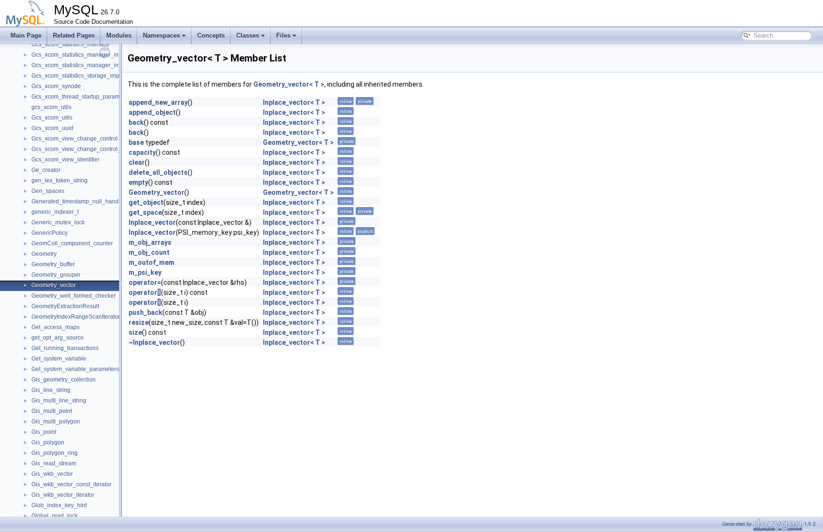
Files (283, 35)
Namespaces (161, 35)
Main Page (25, 35)
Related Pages (74, 35)
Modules (118, 35)
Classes (247, 35)
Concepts (211, 35)
